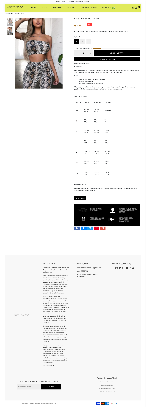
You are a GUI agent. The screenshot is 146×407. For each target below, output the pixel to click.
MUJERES (44, 8)
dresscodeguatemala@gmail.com (89, 268)
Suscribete (50, 387)
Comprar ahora (107, 59)
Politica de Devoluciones (107, 388)
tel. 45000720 (82, 271)
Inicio (7, 13)
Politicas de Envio (107, 385)
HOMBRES (57, 8)
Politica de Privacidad (107, 382)
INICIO (33, 8)
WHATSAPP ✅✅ (108, 8)
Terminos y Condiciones (107, 392)
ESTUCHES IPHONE (89, 8)
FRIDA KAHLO (71, 8)
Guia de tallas (80, 198)
